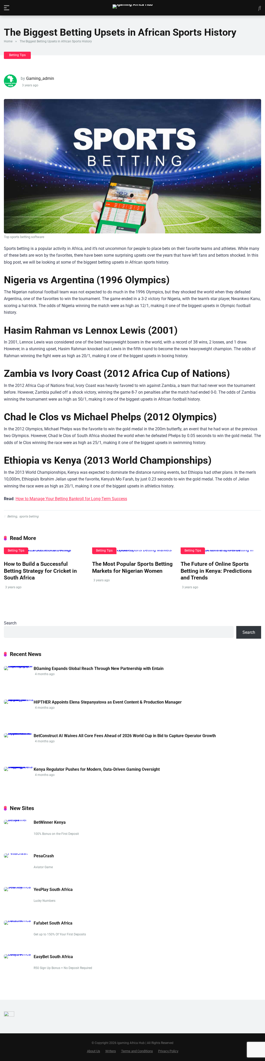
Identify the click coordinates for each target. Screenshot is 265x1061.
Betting (12, 516)
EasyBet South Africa (53, 956)
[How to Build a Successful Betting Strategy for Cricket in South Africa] (44, 552)
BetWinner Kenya (50, 822)
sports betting (29, 516)
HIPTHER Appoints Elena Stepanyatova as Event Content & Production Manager (108, 702)
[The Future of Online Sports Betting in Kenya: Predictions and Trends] (221, 552)
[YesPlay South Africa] (19, 886)
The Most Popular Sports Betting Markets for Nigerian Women (132, 567)
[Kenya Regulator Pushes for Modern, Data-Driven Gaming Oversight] (19, 766)
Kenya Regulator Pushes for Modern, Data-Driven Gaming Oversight (97, 769)
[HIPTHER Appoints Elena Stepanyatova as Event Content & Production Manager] (19, 699)
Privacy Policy (168, 1051)
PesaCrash (44, 855)
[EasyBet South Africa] (19, 954)
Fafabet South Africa (53, 923)
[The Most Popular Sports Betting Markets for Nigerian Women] (132, 552)
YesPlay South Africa (53, 889)
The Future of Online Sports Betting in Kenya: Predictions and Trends (216, 571)
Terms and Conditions (137, 1051)
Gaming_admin (40, 78)
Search (10, 623)
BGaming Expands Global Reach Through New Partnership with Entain (99, 668)
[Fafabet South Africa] (19, 920)
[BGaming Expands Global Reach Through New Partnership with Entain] (19, 665)
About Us (93, 1051)
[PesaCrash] (16, 853)
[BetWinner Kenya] (19, 819)
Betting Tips (17, 55)
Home (8, 41)
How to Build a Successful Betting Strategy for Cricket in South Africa (40, 571)
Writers (110, 1051)
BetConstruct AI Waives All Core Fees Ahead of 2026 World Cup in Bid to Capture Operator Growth (125, 735)
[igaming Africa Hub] (133, 6)
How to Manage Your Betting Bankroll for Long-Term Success (71, 498)
